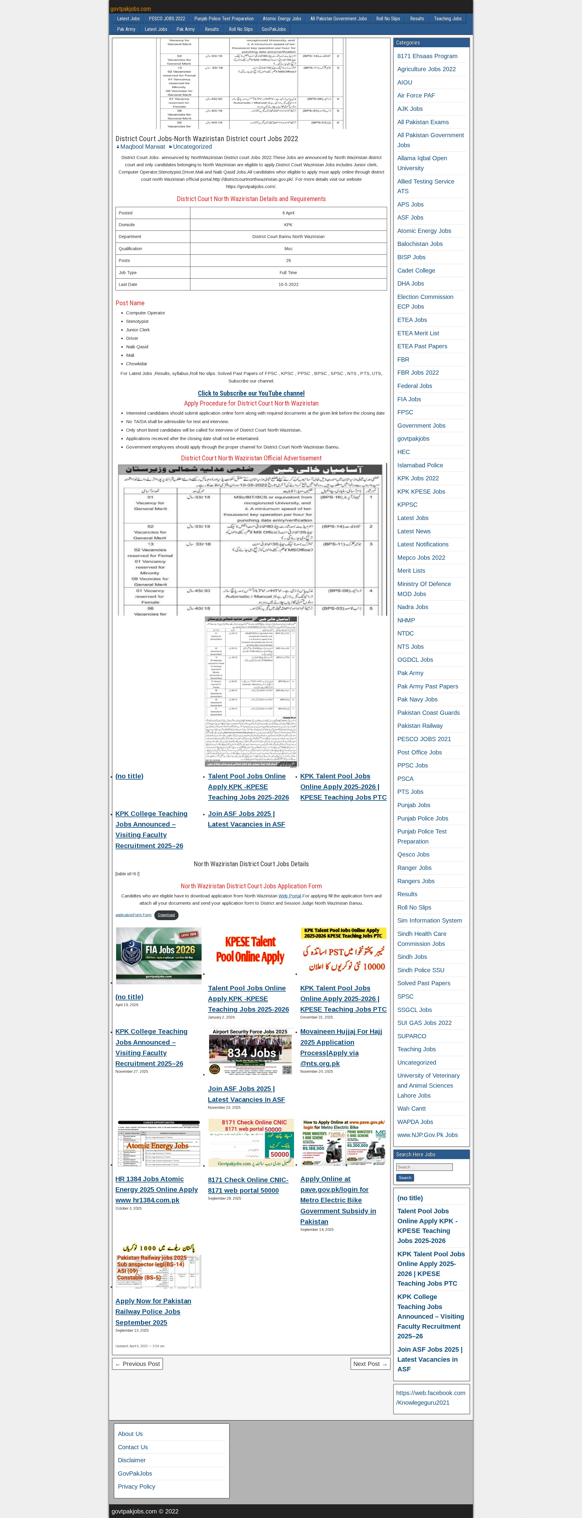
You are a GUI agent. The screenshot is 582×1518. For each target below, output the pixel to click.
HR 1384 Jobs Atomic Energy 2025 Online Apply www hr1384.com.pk (156, 1189)
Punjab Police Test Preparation (224, 19)
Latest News (414, 531)
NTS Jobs (410, 646)
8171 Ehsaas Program (427, 56)
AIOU (404, 82)
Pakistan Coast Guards (428, 712)
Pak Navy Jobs (417, 699)
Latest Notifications (423, 544)
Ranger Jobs (414, 867)
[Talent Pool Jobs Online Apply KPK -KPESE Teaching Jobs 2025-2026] (251, 952)
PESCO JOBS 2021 (424, 739)
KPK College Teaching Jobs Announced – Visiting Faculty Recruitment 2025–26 (430, 1316)
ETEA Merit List (418, 333)
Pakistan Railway (420, 725)
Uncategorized (192, 146)
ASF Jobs (410, 217)
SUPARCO (411, 1036)
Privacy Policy (136, 1486)
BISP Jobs (411, 257)
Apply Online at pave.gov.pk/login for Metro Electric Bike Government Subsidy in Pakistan (338, 1200)
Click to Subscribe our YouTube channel (251, 393)
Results (417, 19)
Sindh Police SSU (420, 970)
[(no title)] (159, 956)
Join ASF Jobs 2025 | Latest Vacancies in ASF (430, 1359)
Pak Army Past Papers (427, 686)
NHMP (406, 620)
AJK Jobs (410, 108)
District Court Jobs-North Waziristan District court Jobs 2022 (206, 138)
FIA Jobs (409, 399)
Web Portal (290, 895)
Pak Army (126, 29)
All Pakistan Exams (423, 122)
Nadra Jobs (412, 607)
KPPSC (407, 504)
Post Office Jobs (419, 752)
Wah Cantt (411, 1108)
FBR (403, 359)
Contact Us (133, 1447)
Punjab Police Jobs (422, 818)
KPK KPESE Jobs (421, 491)
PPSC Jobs (412, 765)
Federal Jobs (414, 386)
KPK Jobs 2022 (418, 478)
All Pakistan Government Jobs (338, 19)
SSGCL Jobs (414, 1009)
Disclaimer (132, 1460)
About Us (130, 1433)
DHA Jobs (410, 283)
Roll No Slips (388, 19)
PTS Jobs (410, 791)
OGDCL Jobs (415, 659)
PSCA (405, 778)
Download (166, 915)
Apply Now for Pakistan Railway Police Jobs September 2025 (153, 1311)
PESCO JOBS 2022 (167, 19)
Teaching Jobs (448, 19)
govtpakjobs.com (130, 8)
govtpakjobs (413, 438)
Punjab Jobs (413, 805)
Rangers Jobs (416, 881)
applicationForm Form (133, 915)
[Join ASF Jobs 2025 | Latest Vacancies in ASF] (251, 1053)
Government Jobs (421, 425)
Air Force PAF (416, 95)
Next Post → (370, 1364)
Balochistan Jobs (420, 243)
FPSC (405, 412)
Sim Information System (429, 920)
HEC (403, 452)
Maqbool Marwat (142, 146)
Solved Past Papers (423, 983)
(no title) (129, 776)
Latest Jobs (128, 19)
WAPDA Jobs (415, 1122)
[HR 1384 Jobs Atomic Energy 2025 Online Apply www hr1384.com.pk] (159, 1143)
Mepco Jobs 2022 (421, 557)
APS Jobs (410, 204)
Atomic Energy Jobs (282, 19)
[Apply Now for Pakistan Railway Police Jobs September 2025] (159, 1265)
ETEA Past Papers (422, 346)
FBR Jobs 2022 (418, 372)
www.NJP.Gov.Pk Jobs (427, 1135)
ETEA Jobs (412, 320)
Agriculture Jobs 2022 (426, 69)
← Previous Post (137, 1364)
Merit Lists (411, 570)
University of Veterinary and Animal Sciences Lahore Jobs (428, 1085)
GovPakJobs (274, 29)
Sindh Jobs (412, 956)
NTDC (405, 633)
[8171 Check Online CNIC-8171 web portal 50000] (251, 1143)
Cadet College (416, 270)
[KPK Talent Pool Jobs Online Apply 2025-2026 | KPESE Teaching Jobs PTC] (343, 952)
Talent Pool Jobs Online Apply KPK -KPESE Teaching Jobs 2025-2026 (248, 786)
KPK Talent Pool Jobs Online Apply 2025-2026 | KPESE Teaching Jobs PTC (343, 786)
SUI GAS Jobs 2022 (424, 1022)
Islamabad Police (420, 465)
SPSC (405, 996)
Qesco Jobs (413, 854)
